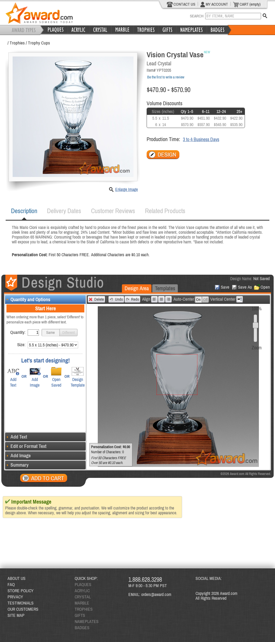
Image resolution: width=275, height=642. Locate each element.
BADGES (82, 627)
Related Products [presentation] (165, 210)
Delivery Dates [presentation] (64, 210)
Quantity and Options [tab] (30, 299)
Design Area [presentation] (137, 288)
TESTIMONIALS (21, 603)
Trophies (17, 43)
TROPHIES (84, 609)
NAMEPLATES (87, 621)
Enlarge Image (126, 189)
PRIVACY (15, 596)
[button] (50, 332)
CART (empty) (249, 4)
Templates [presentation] (165, 288)
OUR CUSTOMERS (23, 609)
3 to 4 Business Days (201, 139)
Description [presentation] (24, 210)
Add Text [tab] (18, 437)
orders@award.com (156, 594)
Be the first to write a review (165, 77)
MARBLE (82, 603)
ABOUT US (17, 578)
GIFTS (80, 615)
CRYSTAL (83, 596)
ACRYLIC (82, 590)
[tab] (24, 211)
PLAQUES (83, 584)
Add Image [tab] (20, 455)
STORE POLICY (21, 590)
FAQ (11, 584)
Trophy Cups (39, 43)
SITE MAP (16, 615)
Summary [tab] (19, 465)
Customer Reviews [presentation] (113, 210)
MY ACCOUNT (216, 4)
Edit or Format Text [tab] (28, 446)
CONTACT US (184, 4)
